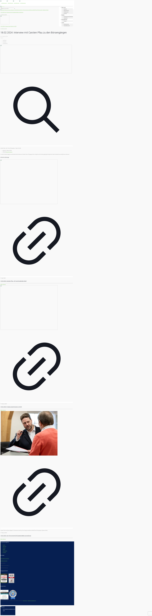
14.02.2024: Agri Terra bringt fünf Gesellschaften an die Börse (15, 535)
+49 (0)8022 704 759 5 (4, 558)
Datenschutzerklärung (32, 600)
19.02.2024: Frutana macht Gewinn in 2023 (11, 407)
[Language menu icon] (2, 6)
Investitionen (5, 43)
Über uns (4, 546)
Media (4, 549)
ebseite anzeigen (9, 152)
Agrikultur (4, 40)
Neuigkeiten (5, 550)
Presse (4, 547)
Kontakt (4, 552)
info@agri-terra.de (3, 560)
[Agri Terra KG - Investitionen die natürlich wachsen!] (13, 3)
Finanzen (4, 41)
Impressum (25, 600)
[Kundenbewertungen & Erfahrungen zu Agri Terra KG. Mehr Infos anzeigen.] (4, 599)
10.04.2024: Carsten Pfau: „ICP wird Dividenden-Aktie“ (13, 281)
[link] (14, 8)
